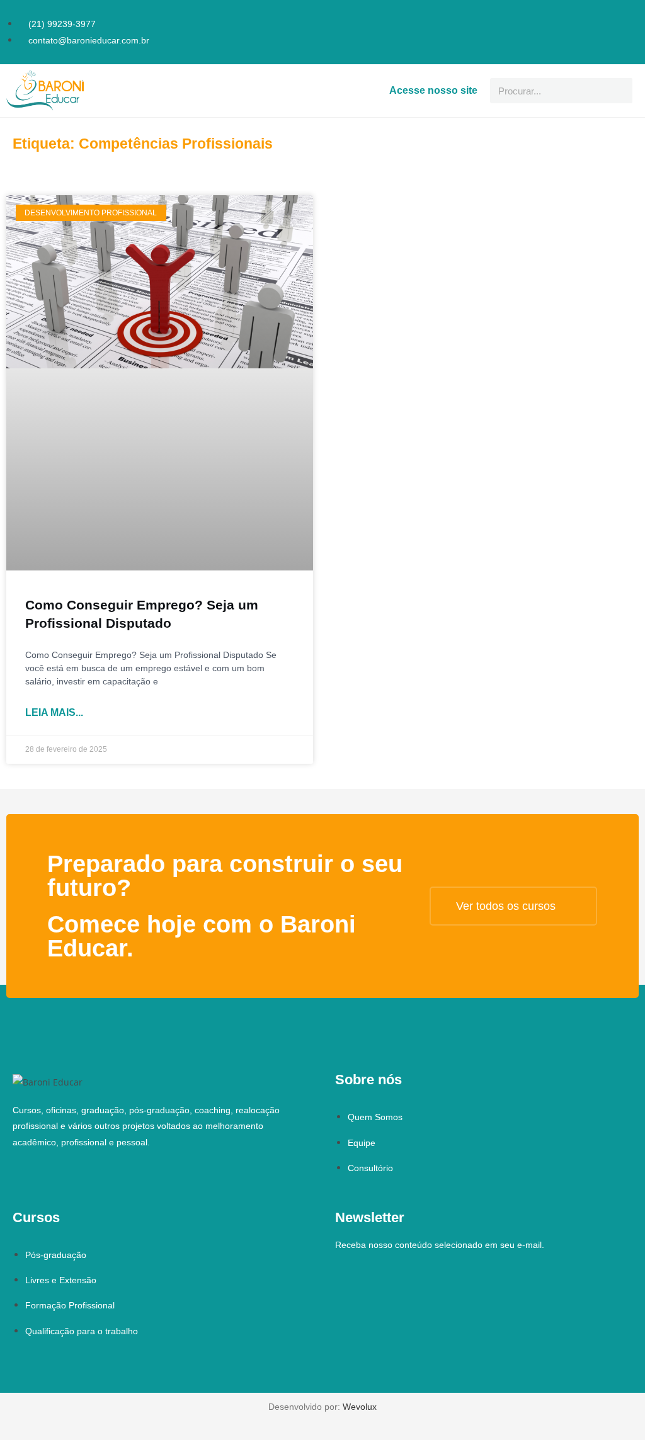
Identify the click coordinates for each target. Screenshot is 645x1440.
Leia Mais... (54, 712)
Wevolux (360, 1407)
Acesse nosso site (433, 90)
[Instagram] (630, 15)
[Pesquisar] (619, 90)
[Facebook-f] (612, 15)
